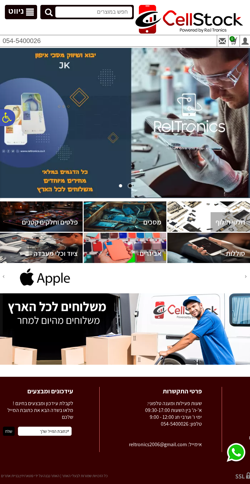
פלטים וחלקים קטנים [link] (50, 222)
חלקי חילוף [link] (230, 222)
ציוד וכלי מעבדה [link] (56, 253)
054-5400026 (22, 40)
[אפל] (45, 285)
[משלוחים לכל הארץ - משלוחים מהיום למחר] (125, 363)
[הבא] (3, 276)
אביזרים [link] (150, 253)
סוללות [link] (235, 253)
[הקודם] (246, 276)
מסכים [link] (152, 222)
